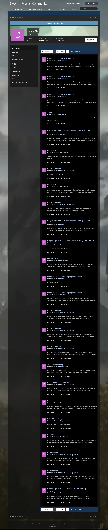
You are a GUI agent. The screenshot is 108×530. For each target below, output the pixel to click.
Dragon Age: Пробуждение (69, 455)
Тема (34, 524)
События (15, 79)
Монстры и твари (54, 151)
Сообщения (16, 71)
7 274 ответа (66, 124)
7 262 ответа (66, 394)
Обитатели (64, 153)
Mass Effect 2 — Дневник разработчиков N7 (65, 277)
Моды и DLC (64, 421)
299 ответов (66, 162)
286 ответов (66, 70)
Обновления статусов (19, 56)
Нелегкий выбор (54, 169)
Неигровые (51, 435)
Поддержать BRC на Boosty (54, 23)
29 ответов (66, 502)
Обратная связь (68, 524)
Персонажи (64, 367)
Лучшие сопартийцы (55, 365)
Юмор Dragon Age (54, 112)
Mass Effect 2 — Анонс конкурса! (60, 58)
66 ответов (66, 144)
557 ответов (66, 376)
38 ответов (66, 286)
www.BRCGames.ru (35, 9)
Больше (74, 9)
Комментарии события (19, 82)
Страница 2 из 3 (75, 51)
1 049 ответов (67, 428)
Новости (63, 60)
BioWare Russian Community (28, 3)
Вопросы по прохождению (58, 383)
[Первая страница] (42, 51)
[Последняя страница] (67, 51)
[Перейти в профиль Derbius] (44, 59)
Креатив (63, 114)
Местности (64, 437)
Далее (62, 51)
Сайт (49, 9)
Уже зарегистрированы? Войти (72, 3)
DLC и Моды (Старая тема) (58, 419)
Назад (47, 51)
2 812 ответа (66, 464)
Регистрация (92, 3)
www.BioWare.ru (17, 9)
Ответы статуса (17, 59)
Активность (61, 9)
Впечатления (52, 453)
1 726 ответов (67, 178)
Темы (14, 67)
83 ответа (65, 446)
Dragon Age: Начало (67, 171)
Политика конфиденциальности (50, 524)
